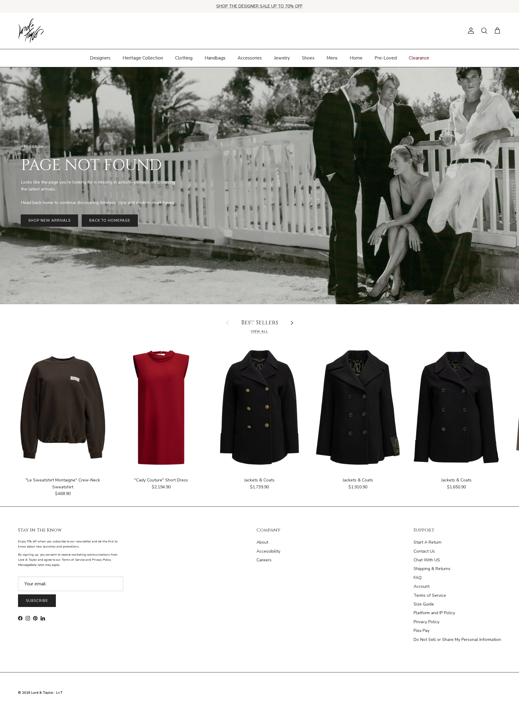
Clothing (184, 58)
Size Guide (424, 604)
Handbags (215, 58)
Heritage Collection (143, 58)
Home (356, 58)
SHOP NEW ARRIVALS (49, 220)
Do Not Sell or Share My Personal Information (457, 639)
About (262, 542)
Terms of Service (430, 595)
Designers (100, 58)
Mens (332, 58)
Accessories (250, 58)
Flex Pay (421, 630)
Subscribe (37, 600)
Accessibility (268, 551)
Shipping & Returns (432, 569)
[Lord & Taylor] (31, 31)
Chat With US (427, 560)
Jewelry (282, 58)
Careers (264, 560)
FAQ (418, 578)
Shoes (308, 58)
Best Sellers (259, 323)
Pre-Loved (386, 58)
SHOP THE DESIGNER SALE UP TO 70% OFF (259, 6)
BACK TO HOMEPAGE (109, 220)
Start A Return (428, 542)
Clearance (419, 58)
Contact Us (424, 551)
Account (421, 586)
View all (259, 331)
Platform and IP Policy (434, 613)
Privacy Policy (426, 622)
